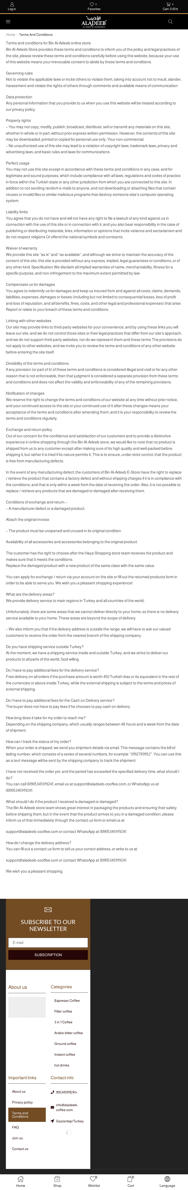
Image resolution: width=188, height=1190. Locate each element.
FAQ (15, 1127)
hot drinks (61, 1065)
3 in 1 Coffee (63, 1022)
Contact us (20, 1149)
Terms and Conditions (20, 1114)
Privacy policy (22, 1102)
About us (18, 1091)
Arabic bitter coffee (68, 1033)
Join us (17, 1138)
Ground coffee (65, 1044)
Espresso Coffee (67, 1000)
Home (10, 35)
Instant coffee (64, 1054)
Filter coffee (63, 1011)
